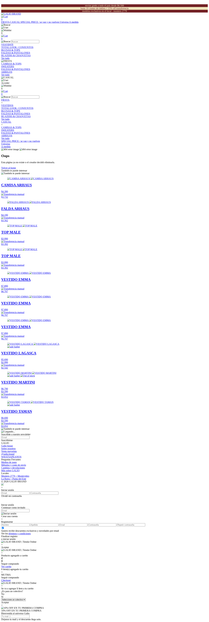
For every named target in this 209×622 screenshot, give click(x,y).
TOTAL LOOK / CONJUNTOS (17, 47)
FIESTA (5, 22)
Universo (64, 22)
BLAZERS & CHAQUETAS (16, 55)
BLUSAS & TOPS (10, 50)
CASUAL (15, 22)
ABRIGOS (6, 72)
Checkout (6, 580)
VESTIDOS (7, 44)
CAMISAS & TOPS (11, 63)
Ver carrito (6, 566)
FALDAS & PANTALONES (15, 52)
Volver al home (8, 168)
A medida (73, 22)
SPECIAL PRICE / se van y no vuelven (40, 22)
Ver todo (5, 58)
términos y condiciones (20, 533)
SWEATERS (7, 66)
